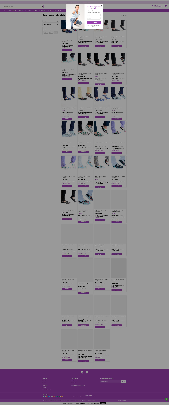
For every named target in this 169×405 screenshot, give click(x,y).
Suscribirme (94, 22)
